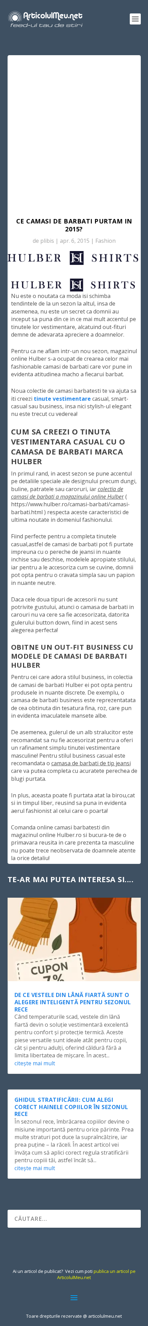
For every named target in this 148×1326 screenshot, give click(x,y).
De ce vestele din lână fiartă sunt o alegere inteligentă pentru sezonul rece (72, 1002)
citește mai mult (34, 1063)
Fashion (105, 241)
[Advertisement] (74, 133)
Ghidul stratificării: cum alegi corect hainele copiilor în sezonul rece (71, 1107)
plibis (47, 241)
